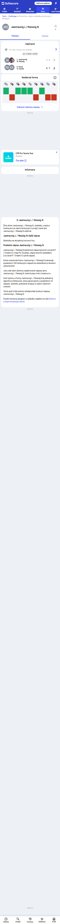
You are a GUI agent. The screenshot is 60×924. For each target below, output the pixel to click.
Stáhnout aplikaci (43, 3)
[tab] (15, 36)
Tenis (4, 16)
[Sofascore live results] (12, 3)
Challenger (12, 16)
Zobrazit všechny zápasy (28, 107)
